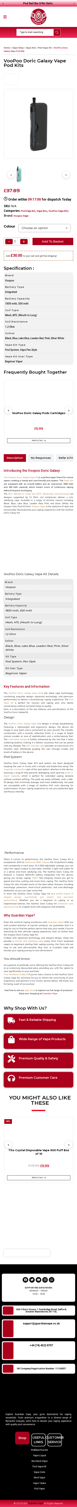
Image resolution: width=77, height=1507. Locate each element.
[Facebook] (25, 1280)
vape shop (30, 990)
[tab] (15, 458)
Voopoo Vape (21, 216)
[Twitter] (32, 1280)
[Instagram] (45, 1280)
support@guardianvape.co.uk (41, 1323)
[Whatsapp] (51, 1280)
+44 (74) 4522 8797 (41, 1345)
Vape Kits (31, 47)
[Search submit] (57, 32)
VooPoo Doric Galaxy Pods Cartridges (38, 413)
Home (7, 47)
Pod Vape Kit (45, 47)
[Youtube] (38, 1280)
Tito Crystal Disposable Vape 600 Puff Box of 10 (38, 1152)
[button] (5, 16)
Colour (9, 226)
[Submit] (70, 1253)
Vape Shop (18, 47)
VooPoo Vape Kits (59, 211)
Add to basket (53, 241)
